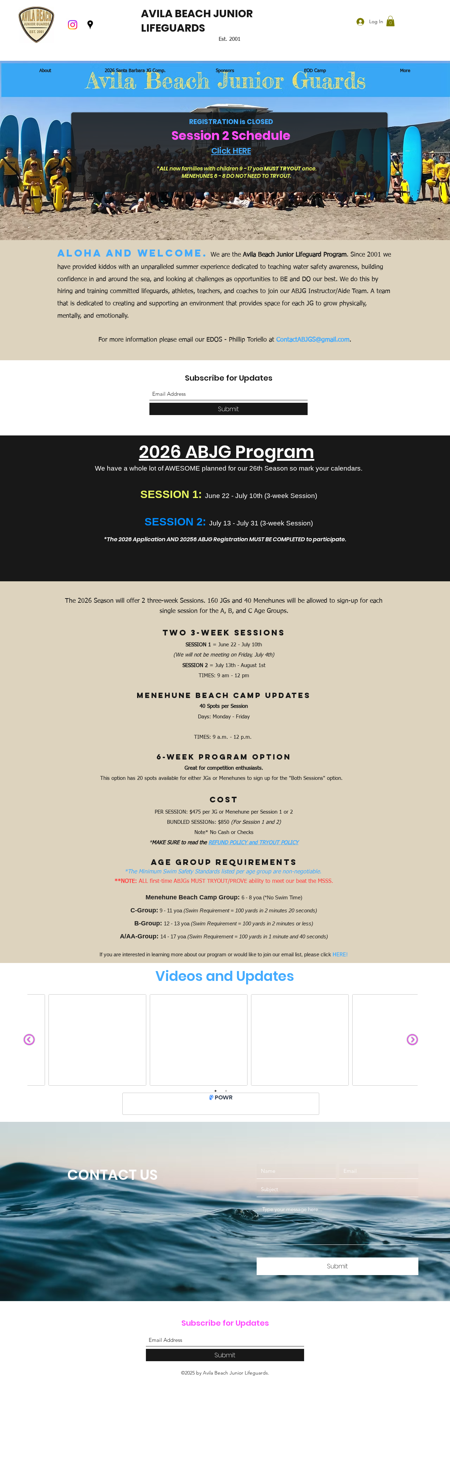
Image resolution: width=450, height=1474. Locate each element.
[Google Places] (90, 25)
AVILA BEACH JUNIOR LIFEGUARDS (197, 20)
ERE (339, 954)
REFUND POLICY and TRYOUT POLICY (253, 842)
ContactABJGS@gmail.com (312, 340)
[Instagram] (72, 25)
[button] (390, 21)
